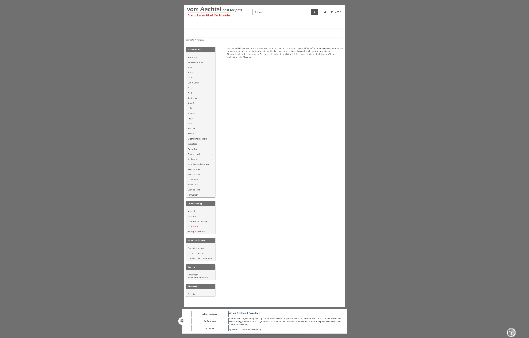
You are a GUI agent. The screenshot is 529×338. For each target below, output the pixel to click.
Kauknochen (193, 159)
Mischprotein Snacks (197, 138)
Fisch (190, 123)
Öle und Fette (194, 189)
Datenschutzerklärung (251, 329)
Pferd (190, 87)
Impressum (233, 329)
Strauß (191, 103)
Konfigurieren (209, 321)
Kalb (190, 77)
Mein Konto (193, 216)
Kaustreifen (193, 179)
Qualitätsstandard (196, 248)
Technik (191, 294)
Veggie (191, 133)
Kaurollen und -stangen (199, 164)
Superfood (192, 144)
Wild (190, 93)
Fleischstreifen (194, 174)
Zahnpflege (193, 149)
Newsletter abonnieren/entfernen (198, 276)
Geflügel (191, 108)
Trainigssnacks (194, 154)
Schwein (191, 113)
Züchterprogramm (196, 253)
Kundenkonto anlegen (198, 221)
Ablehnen (209, 328)
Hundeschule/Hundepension (201, 258)
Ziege (190, 118)
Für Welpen (193, 195)
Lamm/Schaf (193, 82)
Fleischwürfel (194, 169)
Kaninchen (193, 98)
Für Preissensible (195, 62)
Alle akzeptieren (210, 314)
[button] (325, 12)
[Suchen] (314, 12)
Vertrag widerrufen (196, 231)
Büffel (190, 72)
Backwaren (193, 184)
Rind (190, 67)
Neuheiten (192, 57)
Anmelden (192, 211)
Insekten (191, 128)
